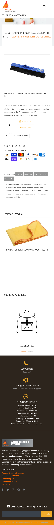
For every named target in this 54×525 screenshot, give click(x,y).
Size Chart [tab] (8, 179)
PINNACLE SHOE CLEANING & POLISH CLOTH (27, 250)
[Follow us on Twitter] (16, 146)
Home (5, 37)
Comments (28, 174)
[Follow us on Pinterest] (24, 146)
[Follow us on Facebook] (12, 146)
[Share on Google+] (20, 146)
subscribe (46, 514)
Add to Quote (25, 127)
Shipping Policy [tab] (40, 174)
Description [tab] (9, 174)
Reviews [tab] (19, 174)
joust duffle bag (27, 346)
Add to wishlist (21, 136)
